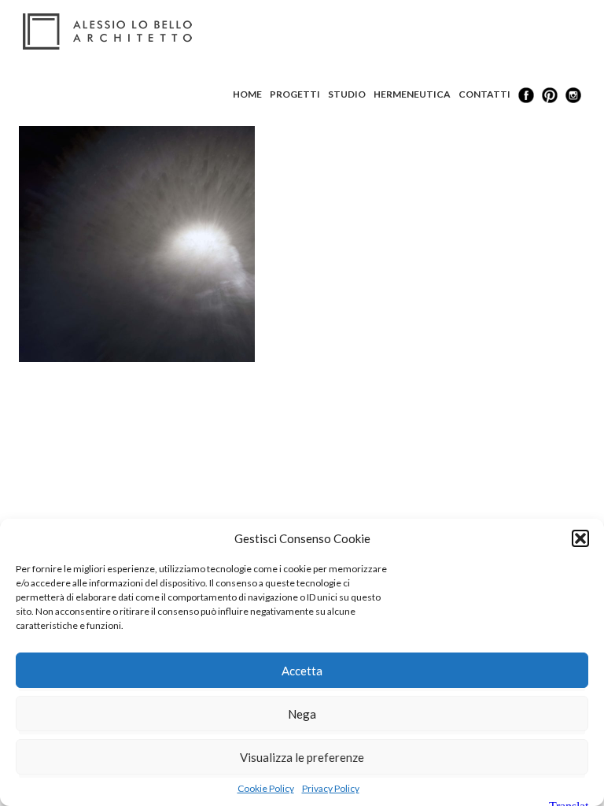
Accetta (302, 671)
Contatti (484, 94)
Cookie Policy (266, 788)
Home (247, 94)
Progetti (295, 94)
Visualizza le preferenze (302, 757)
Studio (347, 94)
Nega (302, 714)
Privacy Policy (330, 788)
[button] (580, 538)
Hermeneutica (412, 94)
